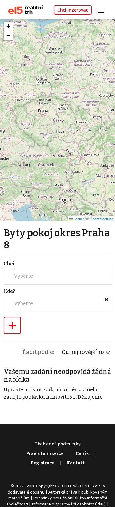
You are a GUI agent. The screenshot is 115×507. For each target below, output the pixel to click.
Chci (9, 264)
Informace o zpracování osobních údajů (69, 504)
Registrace (42, 463)
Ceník (82, 453)
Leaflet (78, 218)
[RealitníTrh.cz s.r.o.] (23, 9)
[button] (8, 26)
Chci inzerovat (72, 10)
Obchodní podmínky (57, 444)
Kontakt (76, 463)
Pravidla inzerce (44, 453)
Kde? (9, 291)
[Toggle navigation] (103, 9)
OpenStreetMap (101, 218)
